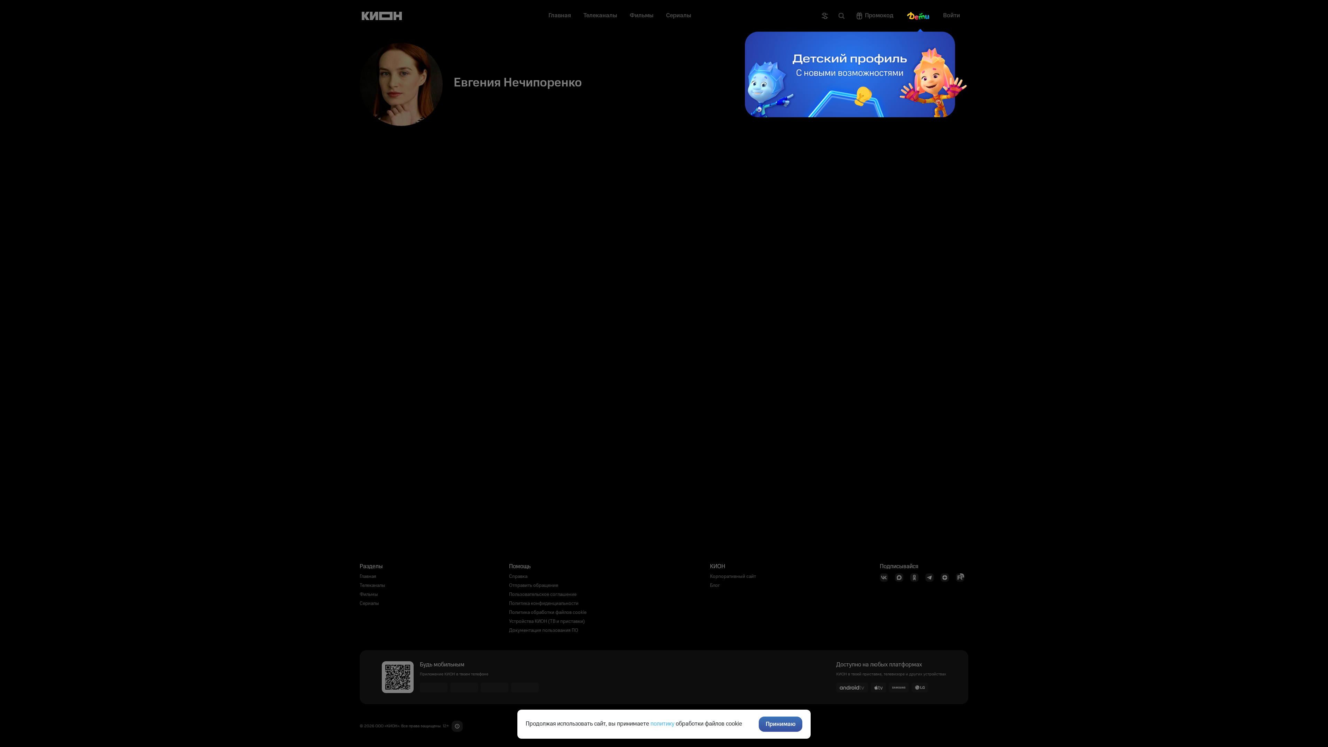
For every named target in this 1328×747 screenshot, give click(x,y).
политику (662, 724)
